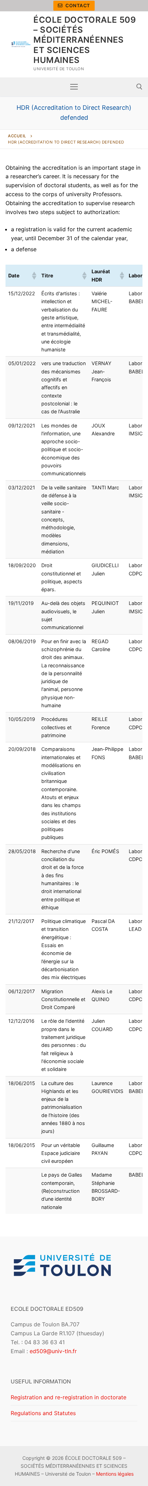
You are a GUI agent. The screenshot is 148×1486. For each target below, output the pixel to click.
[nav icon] (74, 86)
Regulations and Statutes (43, 1413)
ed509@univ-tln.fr (53, 1351)
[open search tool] (139, 87)
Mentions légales (115, 1474)
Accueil (17, 136)
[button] (34, 276)
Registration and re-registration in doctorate (68, 1397)
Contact (77, 5)
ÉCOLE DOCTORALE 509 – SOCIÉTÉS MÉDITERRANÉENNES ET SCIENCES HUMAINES (84, 40)
